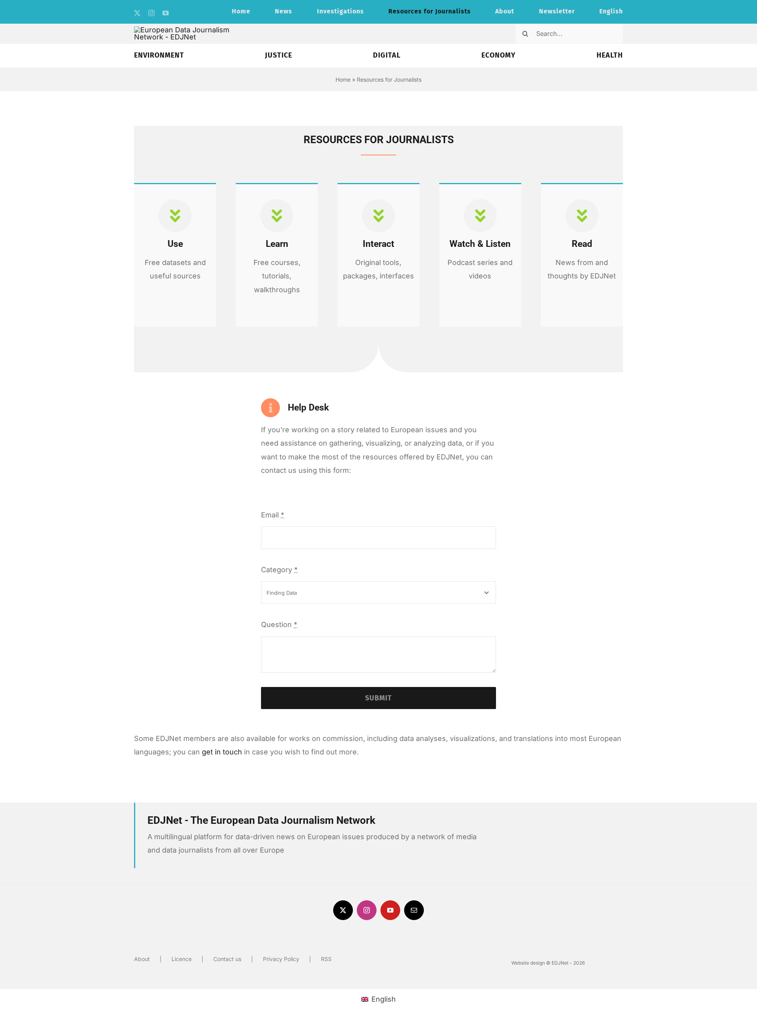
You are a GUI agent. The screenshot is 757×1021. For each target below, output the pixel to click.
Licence (182, 959)
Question (279, 624)
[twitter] (137, 13)
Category (279, 570)
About (142, 959)
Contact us (227, 959)
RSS (326, 959)
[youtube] (165, 13)
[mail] (414, 910)
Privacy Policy (281, 959)
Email (272, 515)
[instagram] (151, 13)
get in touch (222, 752)
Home (343, 79)
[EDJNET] (188, 30)
